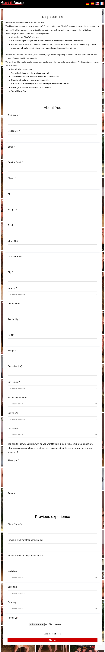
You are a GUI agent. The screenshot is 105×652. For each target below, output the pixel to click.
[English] (97, 4)
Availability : (14, 319)
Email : (11, 147)
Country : (12, 288)
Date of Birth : (15, 257)
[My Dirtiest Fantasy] (14, 4)
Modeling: (12, 571)
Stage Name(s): (39, 519)
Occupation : (14, 303)
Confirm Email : (15, 162)
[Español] (92, 4)
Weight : (12, 350)
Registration (52, 16)
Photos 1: (13, 618)
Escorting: (12, 587)
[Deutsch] (87, 4)
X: (9, 194)
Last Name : (14, 131)
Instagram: (13, 209)
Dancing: (12, 602)
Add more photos (52, 634)
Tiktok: (11, 225)
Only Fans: (13, 241)
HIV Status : (14, 428)
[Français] (102, 4)
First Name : (34, 110)
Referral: (12, 493)
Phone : (12, 178)
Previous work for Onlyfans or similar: (26, 555)
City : (10, 272)
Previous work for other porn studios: (25, 540)
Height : (12, 335)
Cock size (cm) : (16, 366)
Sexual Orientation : (18, 397)
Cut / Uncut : (14, 382)
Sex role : (13, 413)
